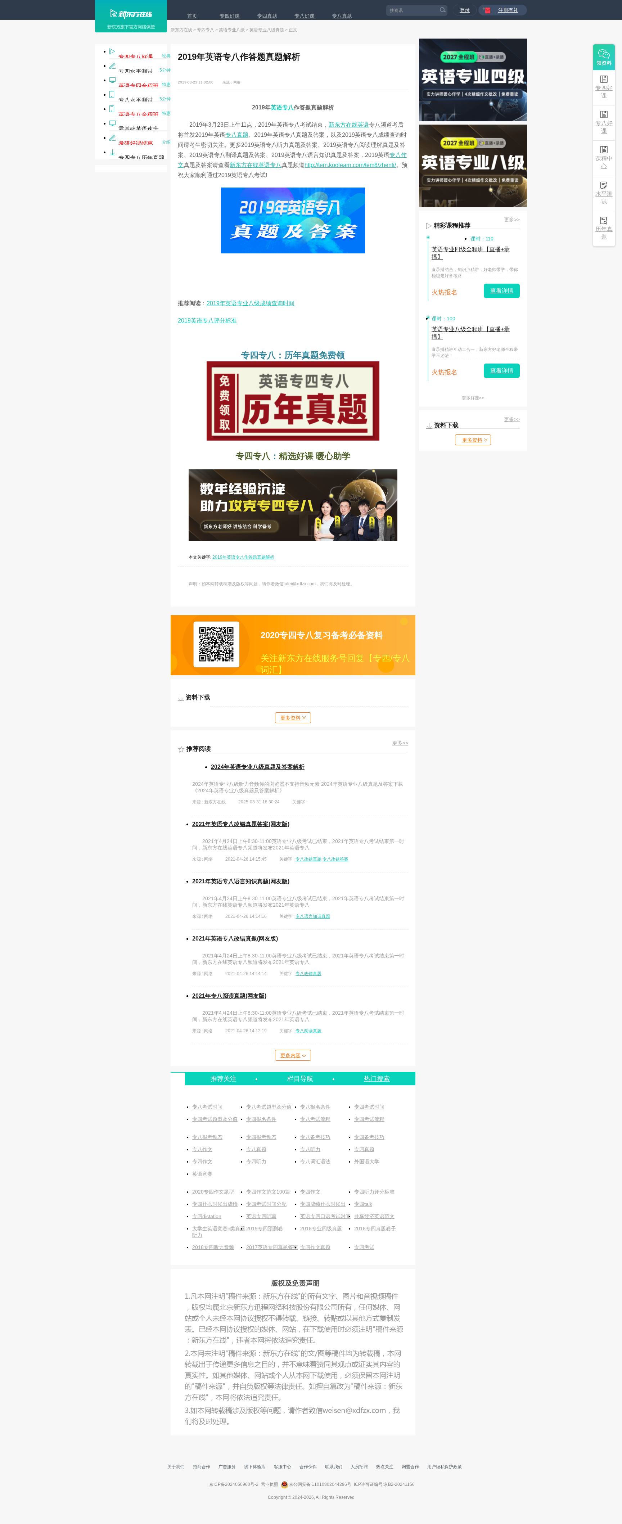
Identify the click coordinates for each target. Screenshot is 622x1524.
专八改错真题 (308, 859)
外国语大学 (366, 1161)
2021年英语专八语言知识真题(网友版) (240, 881)
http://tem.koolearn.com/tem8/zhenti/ (350, 165)
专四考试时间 (369, 1107)
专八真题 (342, 16)
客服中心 (282, 1466)
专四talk (363, 1204)
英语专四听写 (261, 1216)
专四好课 (230, 16)
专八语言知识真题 (313, 916)
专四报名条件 (261, 1119)
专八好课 (304, 16)
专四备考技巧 (369, 1137)
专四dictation (206, 1216)
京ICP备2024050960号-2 (233, 1484)
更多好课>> (473, 398)
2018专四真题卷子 (375, 1228)
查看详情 (501, 291)
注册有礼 (508, 10)
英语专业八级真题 (266, 29)
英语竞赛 (202, 1174)
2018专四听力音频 (213, 1247)
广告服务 (227, 1466)
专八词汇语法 (315, 1161)
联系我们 (333, 1466)
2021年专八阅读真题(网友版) (229, 996)
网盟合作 (410, 1466)
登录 (465, 10)
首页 (192, 16)
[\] (293, 251)
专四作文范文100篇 (268, 1192)
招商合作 (201, 1466)
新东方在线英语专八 (255, 165)
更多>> (400, 743)
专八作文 (202, 1149)
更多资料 (290, 718)
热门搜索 (377, 1078)
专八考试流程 (315, 1119)
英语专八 (282, 107)
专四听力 (256, 1161)
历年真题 (604, 233)
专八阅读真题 (308, 1030)
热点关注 (384, 1466)
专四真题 (267, 16)
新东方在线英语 (349, 125)
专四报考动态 (261, 1137)
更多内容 (290, 1055)
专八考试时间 (207, 1107)
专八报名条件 (315, 1107)
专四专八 (205, 29)
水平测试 (604, 197)
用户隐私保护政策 (444, 1466)
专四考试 (364, 1247)
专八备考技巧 (315, 1137)
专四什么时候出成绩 (215, 1204)
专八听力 (310, 1149)
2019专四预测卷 (264, 1228)
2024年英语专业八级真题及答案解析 (258, 767)
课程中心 (604, 162)
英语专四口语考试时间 (325, 1216)
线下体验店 (255, 1466)
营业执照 (269, 1484)
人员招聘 (359, 1466)
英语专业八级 (232, 29)
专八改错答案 (335, 859)
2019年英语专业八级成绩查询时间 (250, 303)
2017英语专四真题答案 (272, 1247)
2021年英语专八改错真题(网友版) (235, 938)
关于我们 (176, 1466)
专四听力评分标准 (374, 1192)
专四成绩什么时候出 (323, 1204)
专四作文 (202, 1161)
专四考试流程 (369, 1119)
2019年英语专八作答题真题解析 (243, 557)
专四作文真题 (315, 1247)
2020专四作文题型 (213, 1192)
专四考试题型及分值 (215, 1119)
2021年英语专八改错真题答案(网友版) (240, 824)
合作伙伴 (308, 1466)
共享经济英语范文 (374, 1216)
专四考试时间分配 (266, 1204)
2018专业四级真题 (321, 1228)
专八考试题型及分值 (269, 1107)
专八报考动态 (207, 1137)
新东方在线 (181, 29)
